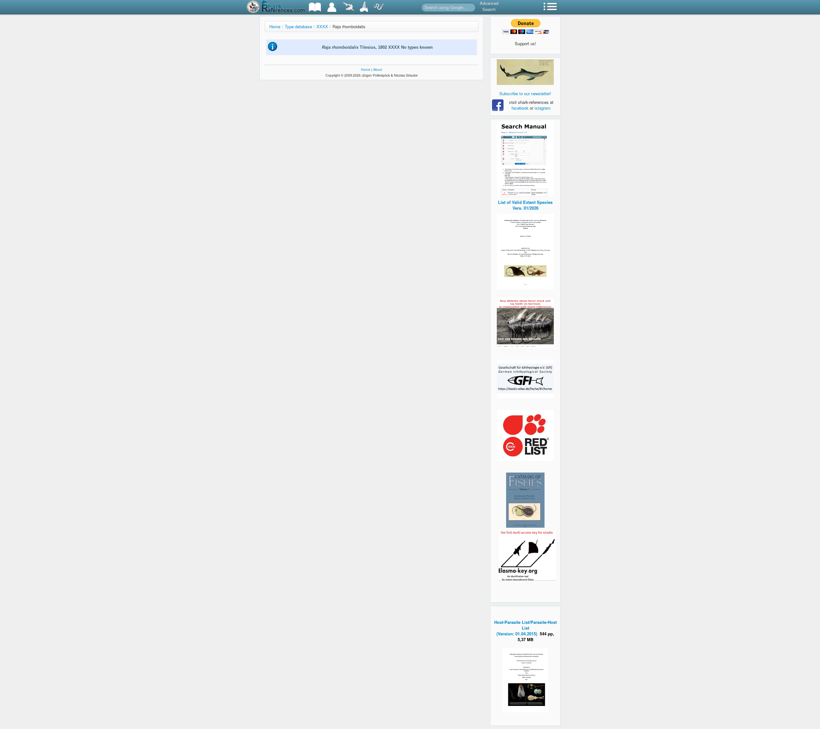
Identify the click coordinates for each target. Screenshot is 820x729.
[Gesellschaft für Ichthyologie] (525, 378)
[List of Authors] (332, 7)
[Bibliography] (315, 7)
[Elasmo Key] (527, 555)
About (377, 69)
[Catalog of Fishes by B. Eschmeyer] (525, 500)
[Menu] (550, 7)
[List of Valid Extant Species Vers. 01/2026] (525, 251)
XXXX (322, 26)
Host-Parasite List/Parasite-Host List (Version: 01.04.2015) (525, 628)
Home (274, 26)
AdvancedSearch (489, 6)
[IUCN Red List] (525, 435)
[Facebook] (525, 72)
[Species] (348, 7)
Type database (298, 26)
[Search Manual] (525, 158)
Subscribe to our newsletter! (525, 93)
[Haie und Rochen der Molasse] (525, 323)
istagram (543, 108)
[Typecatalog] (364, 7)
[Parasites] (378, 7)
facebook (520, 108)
